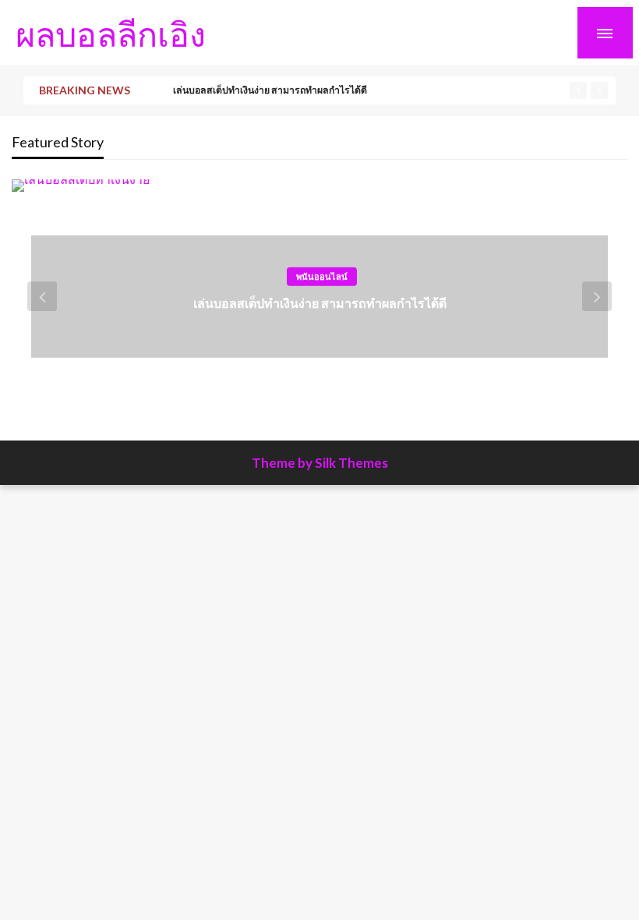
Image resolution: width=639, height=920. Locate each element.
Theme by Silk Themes (320, 463)
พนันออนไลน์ (322, 276)
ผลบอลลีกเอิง (111, 33)
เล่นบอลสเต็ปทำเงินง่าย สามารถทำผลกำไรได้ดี (270, 90)
